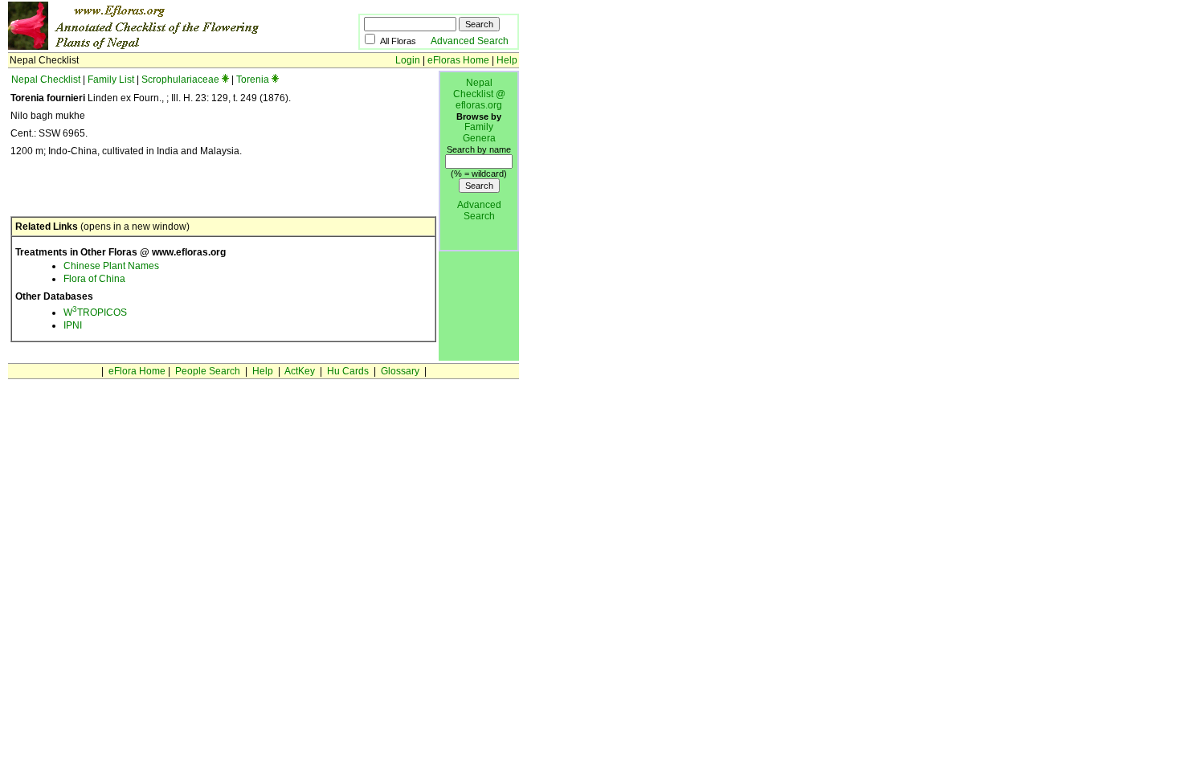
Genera (479, 138)
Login (407, 60)
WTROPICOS (95, 312)
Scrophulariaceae (180, 79)
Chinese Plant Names (111, 266)
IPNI (72, 325)
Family (478, 127)
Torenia (252, 79)
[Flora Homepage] (158, 46)
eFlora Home (137, 371)
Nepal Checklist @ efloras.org (479, 94)
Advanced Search (470, 41)
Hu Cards (348, 371)
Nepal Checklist (45, 79)
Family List (111, 79)
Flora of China (94, 278)
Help (507, 60)
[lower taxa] (225, 79)
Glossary (400, 371)
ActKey (299, 371)
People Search (207, 371)
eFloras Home (458, 60)
